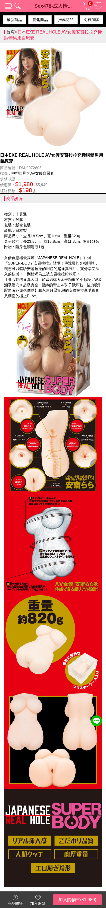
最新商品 (14, 19)
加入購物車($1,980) (77, 899)
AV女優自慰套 (42, 173)
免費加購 (91, 19)
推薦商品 (65, 19)
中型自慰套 (20, 173)
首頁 (10, 32)
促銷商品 (40, 19)
